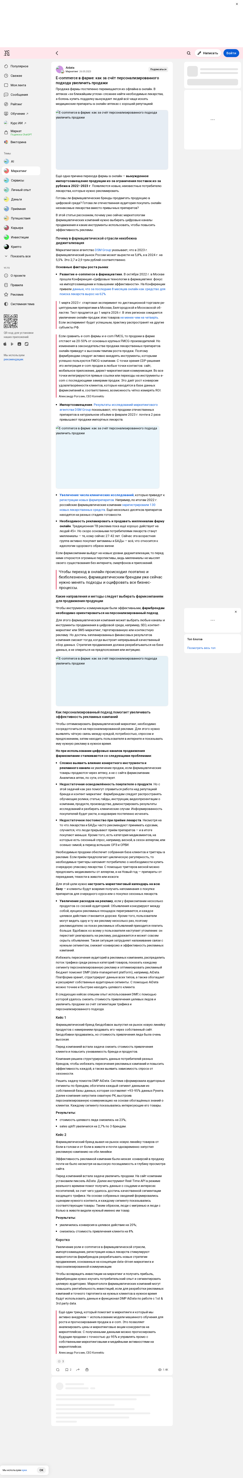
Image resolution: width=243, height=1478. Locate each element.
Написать (210, 53)
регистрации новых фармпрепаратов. (87, 500)
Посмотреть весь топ (201, 648)
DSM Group (103, 250)
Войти (231, 53)
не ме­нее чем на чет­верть (139, 317)
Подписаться (158, 69)
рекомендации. (14, 359)
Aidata (70, 67)
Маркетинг (72, 71)
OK (41, 1470)
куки (24, 1470)
